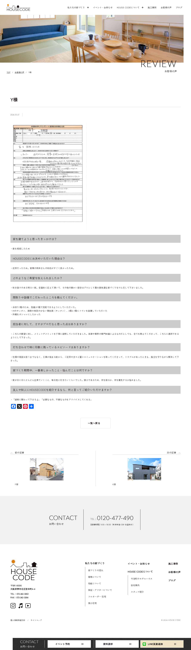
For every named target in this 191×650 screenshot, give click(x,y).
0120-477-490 (115, 518)
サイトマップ (36, 620)
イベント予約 (62, 644)
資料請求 (108, 644)
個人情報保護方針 (17, 620)
